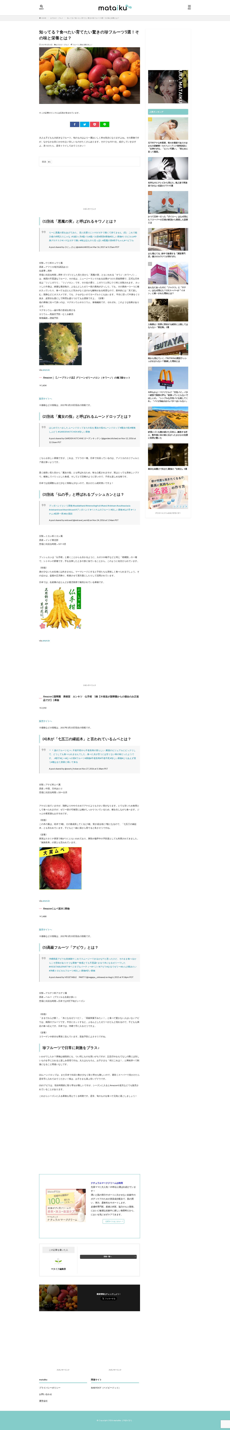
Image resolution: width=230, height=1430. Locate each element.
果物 (81, 45)
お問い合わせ (45, 1394)
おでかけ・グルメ (56, 18)
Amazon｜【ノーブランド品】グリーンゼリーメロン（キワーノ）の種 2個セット (86, 377)
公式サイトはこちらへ (113, 1221)
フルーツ (76, 45)
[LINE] (104, 124)
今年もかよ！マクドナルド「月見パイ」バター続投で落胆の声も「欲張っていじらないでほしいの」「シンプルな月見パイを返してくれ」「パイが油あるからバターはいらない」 (168, 396)
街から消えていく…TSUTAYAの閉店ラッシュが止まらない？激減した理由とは (167, 359)
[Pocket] (94, 124)
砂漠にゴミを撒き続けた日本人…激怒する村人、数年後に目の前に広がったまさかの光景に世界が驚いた (168, 435)
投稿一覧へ (108, 1256)
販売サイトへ (45, 398)
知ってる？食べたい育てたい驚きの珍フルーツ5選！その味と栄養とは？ (93, 18)
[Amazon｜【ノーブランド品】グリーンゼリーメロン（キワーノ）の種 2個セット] (60, 363)
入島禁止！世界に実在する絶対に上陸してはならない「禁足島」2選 (168, 325)
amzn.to (46, 370)
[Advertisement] (89, 187)
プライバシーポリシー (49, 1387)
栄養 (85, 45)
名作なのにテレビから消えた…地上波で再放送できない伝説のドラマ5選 (167, 184)
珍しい (89, 45)
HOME (43, 18)
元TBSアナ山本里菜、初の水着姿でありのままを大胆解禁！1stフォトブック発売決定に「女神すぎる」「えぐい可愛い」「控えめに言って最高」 (168, 147)
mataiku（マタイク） (123, 1420)
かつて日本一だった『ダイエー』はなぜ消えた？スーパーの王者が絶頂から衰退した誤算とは (168, 219)
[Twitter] (84, 124)
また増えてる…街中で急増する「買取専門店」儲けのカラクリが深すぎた (166, 255)
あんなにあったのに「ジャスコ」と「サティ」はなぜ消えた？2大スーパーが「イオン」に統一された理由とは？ (167, 290)
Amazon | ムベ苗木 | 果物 (56, 908)
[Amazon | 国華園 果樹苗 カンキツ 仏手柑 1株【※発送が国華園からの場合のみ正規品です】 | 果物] (60, 627)
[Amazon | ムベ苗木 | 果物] (60, 887)
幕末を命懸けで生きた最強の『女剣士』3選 (167, 469)
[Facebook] (74, 124)
